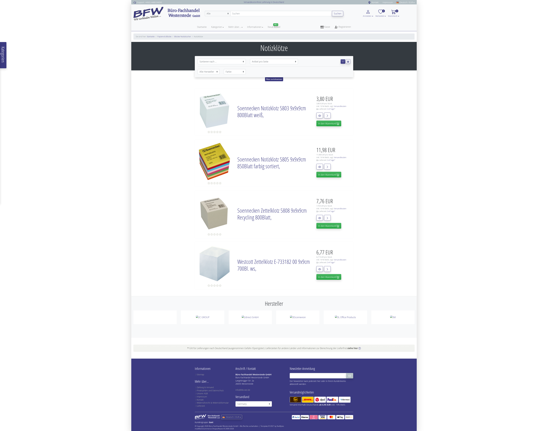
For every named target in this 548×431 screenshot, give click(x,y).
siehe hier (352, 348)
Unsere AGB (202, 393)
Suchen (337, 13)
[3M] (393, 317)
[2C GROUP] (202, 317)
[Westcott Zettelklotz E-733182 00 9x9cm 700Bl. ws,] (214, 263)
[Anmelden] (349, 375)
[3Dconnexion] (297, 317)
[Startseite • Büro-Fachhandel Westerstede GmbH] (167, 13)
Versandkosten (340, 106)
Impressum (388, 2)
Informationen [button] (254, 27)
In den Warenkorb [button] (327, 123)
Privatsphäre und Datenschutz (210, 390)
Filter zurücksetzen (274, 79)
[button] (385, 15)
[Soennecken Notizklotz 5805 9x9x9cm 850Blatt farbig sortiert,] (214, 161)
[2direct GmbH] (250, 317)
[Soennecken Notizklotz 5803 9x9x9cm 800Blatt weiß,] (214, 110)
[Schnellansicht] (319, 115)
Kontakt (375, 2)
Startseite (202, 27)
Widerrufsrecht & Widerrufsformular (213, 402)
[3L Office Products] (345, 317)
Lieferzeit (201, 405)
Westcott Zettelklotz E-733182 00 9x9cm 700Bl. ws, (273, 265)
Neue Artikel (274, 27)
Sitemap (200, 374)
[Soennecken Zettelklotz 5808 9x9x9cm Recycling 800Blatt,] (214, 212)
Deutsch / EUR (406, 2)
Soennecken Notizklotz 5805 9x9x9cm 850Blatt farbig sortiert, (271, 162)
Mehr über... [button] (234, 27)
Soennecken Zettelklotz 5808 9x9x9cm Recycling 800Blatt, (272, 214)
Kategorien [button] (216, 27)
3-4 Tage (330, 109)
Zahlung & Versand (205, 387)
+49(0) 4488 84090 (153, 2)
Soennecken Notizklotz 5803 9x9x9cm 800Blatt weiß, (271, 111)
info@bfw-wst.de (242, 390)
